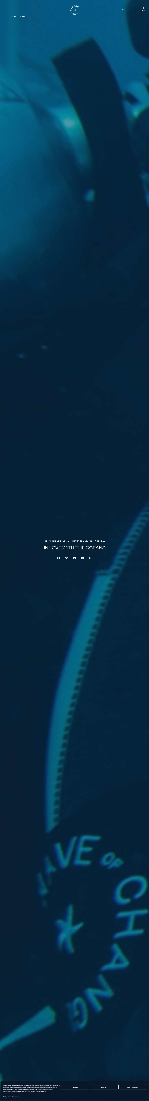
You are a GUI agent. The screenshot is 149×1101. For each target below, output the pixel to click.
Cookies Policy (7, 1097)
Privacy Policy (15, 1097)
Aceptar (75, 1087)
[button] (18, 16)
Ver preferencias (132, 1087)
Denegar (104, 1087)
